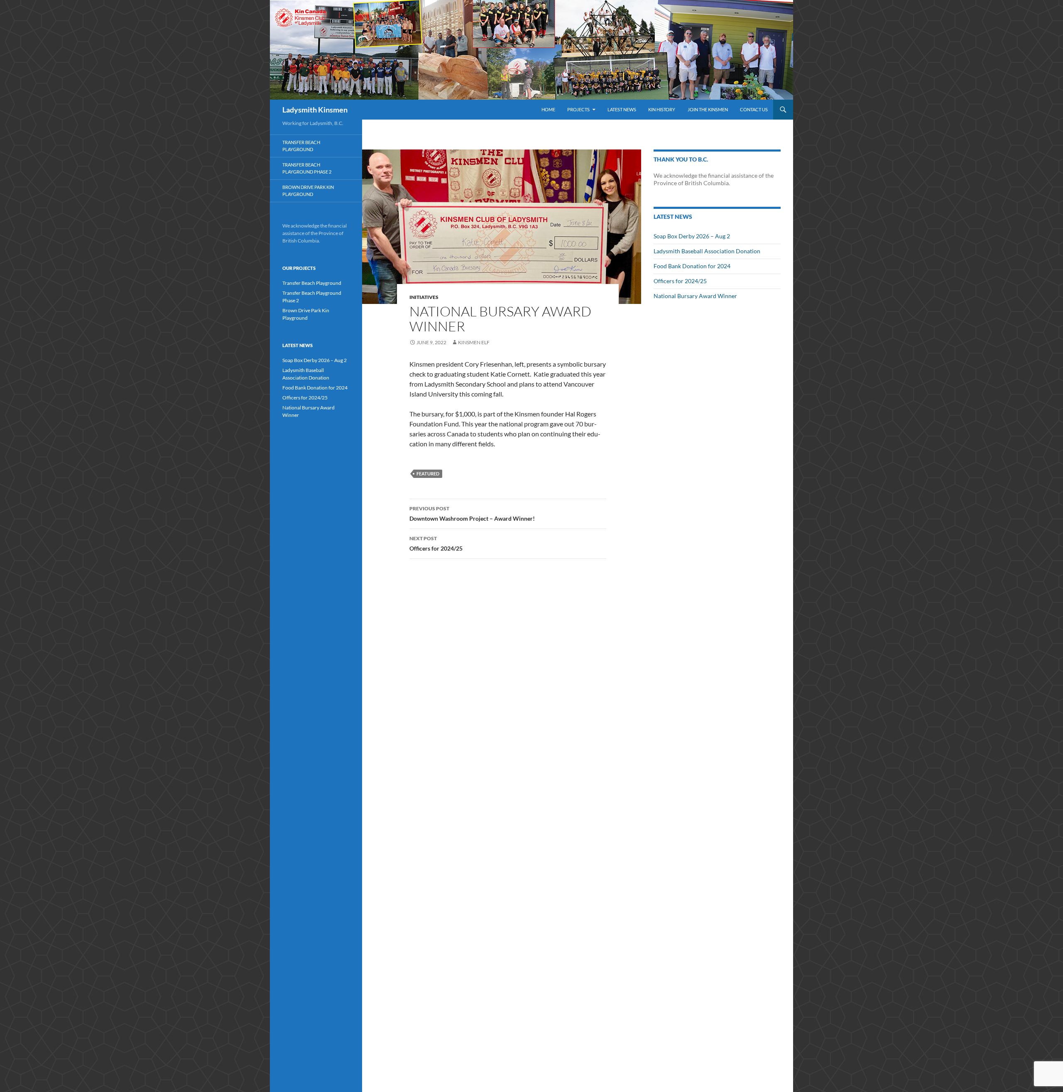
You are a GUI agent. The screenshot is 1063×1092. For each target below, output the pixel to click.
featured (427, 473)
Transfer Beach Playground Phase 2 (306, 168)
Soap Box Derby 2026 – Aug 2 (692, 236)
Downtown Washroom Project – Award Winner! (472, 513)
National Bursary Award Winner (695, 295)
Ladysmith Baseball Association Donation (707, 251)
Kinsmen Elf (474, 342)
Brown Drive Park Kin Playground (308, 190)
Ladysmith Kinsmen (315, 109)
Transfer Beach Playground (301, 146)
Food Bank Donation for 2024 (692, 265)
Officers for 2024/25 (436, 543)
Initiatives (423, 297)
